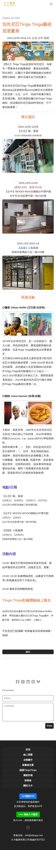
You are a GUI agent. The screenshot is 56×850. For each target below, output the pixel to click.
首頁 (28, 749)
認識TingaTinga (28, 770)
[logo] (9, 4)
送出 (28, 652)
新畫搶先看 (28, 765)
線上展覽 (28, 754)
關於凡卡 (28, 785)
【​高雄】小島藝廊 (28, 247)
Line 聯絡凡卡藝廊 (28, 814)
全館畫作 (28, 760)
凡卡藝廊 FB (28, 796)
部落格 (28, 780)
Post (49, 726)
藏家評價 (28, 775)
